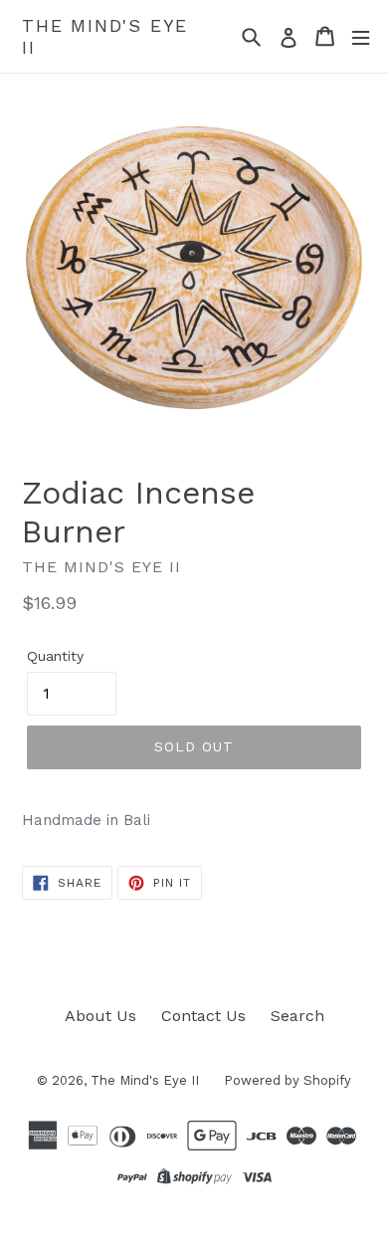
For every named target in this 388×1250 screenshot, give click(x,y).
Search (297, 1015)
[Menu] (360, 36)
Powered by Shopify (287, 1080)
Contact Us (203, 1015)
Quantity (55, 656)
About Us (100, 1015)
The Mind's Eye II (105, 36)
